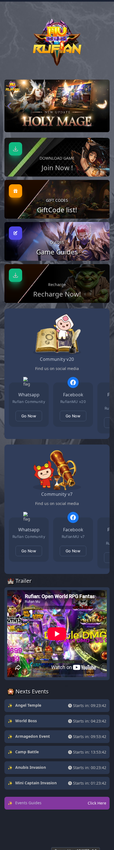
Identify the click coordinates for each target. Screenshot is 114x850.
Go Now (28, 415)
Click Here (97, 803)
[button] (9, 106)
